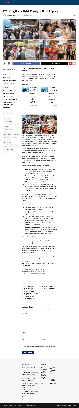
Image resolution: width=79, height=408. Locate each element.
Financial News (7, 90)
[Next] (41, 110)
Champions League (8, 129)
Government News (8, 93)
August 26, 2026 (34, 105)
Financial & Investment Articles (10, 87)
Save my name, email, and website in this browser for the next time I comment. (39, 347)
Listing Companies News (10, 99)
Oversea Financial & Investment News (9, 103)
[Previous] (38, 110)
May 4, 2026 (21, 15)
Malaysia (15, 137)
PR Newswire (10, 7)
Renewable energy (8, 149)
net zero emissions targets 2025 (10, 146)
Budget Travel (14, 124)
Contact (74, 405)
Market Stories (7, 139)
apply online (34, 246)
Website (43, 339)
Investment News (8, 96)
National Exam (7, 142)
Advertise (63, 405)
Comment (25, 313)
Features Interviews (9, 83)
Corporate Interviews (9, 80)
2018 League (7, 118)
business (6, 126)
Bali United (6, 124)
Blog (4, 74)
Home (4, 7)
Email (24, 339)
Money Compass (12, 15)
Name (24, 332)
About (58, 405)
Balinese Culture (8, 121)
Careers (69, 405)
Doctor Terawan (7, 134)
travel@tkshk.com (30, 271)
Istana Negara (7, 137)
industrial (16, 134)
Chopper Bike (7, 131)
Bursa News (6, 77)
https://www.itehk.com (39, 273)
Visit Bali (6, 152)
